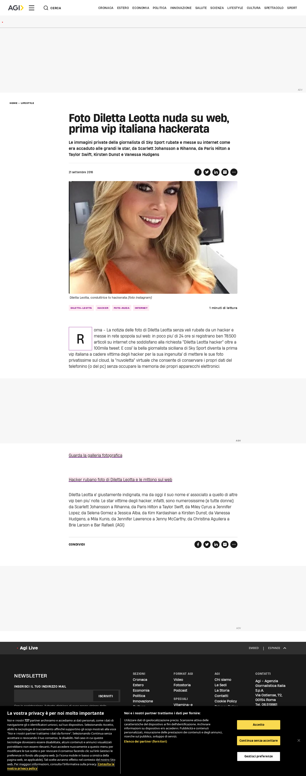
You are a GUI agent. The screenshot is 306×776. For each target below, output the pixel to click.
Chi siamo (223, 679)
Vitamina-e (183, 705)
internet (141, 307)
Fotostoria (182, 685)
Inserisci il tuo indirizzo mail (40, 686)
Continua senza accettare (258, 741)
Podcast (180, 690)
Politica (160, 8)
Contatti (221, 696)
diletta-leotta (81, 307)
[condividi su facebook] (198, 172)
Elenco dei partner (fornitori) (145, 741)
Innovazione (181, 8)
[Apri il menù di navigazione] (31, 7)
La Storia (222, 690)
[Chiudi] (299, 740)
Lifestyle (235, 8)
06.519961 (269, 704)
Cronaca (106, 8)
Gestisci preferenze (258, 756)
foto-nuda (122, 307)
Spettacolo (274, 8)
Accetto (259, 725)
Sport (292, 8)
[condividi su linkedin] (216, 172)
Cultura (254, 8)
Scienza (217, 8)
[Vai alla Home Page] (15, 7)
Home (13, 103)
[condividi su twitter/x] (207, 172)
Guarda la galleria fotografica (95, 455)
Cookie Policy (226, 701)
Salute (201, 8)
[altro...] (233, 172)
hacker (102, 307)
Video (178, 679)
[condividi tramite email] (224, 172)
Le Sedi (221, 685)
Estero (123, 8)
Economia (140, 8)
